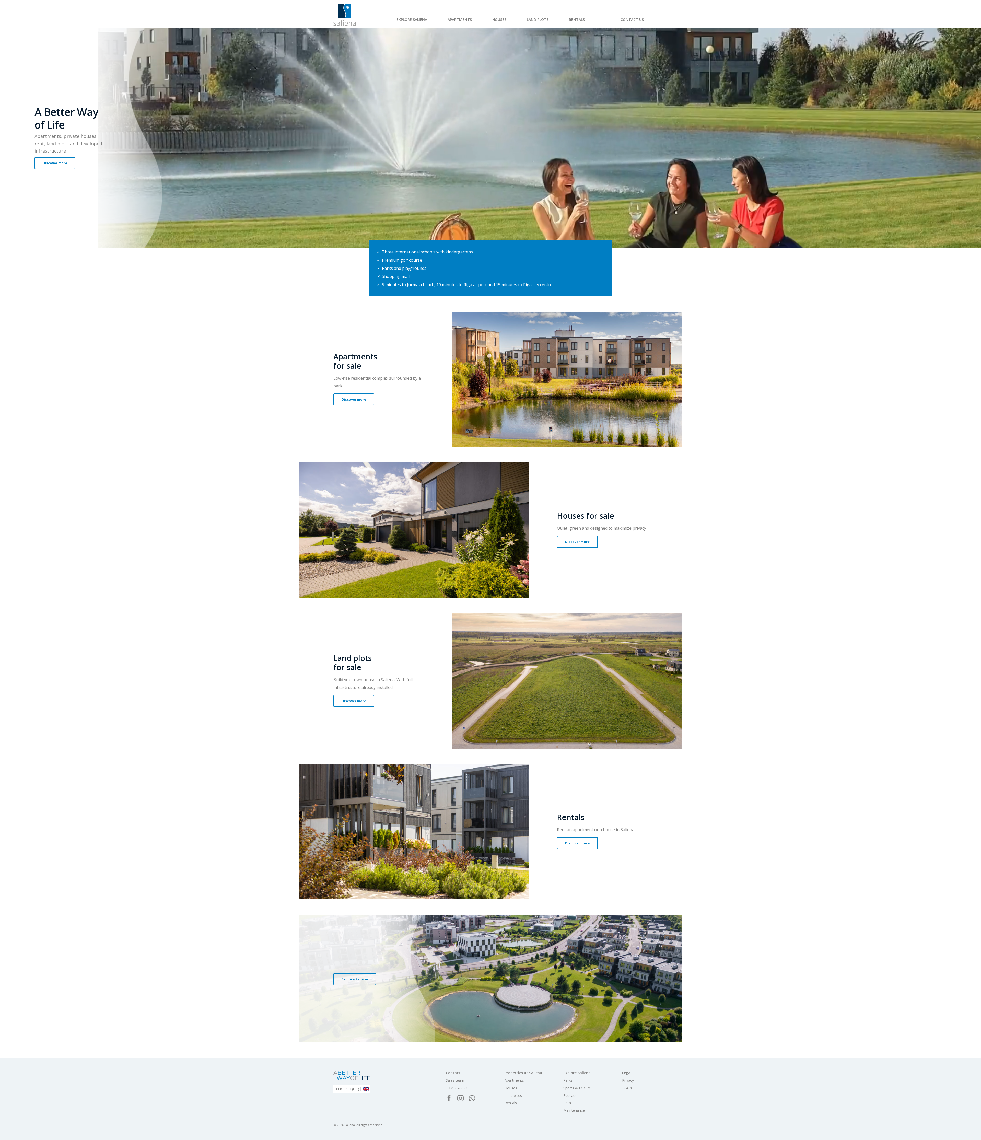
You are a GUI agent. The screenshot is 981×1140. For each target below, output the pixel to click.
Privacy (628, 1080)
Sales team (455, 1080)
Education (571, 1095)
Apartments (460, 19)
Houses (499, 19)
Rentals (577, 19)
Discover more (55, 163)
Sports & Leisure (429, 22)
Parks (401, 22)
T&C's (627, 1088)
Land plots (537, 19)
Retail (487, 22)
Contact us (632, 19)
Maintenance (512, 22)
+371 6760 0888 (459, 1088)
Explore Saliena (411, 19)
